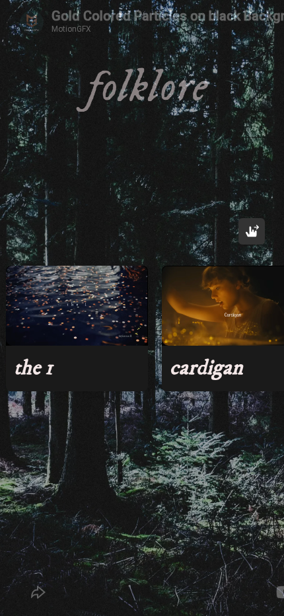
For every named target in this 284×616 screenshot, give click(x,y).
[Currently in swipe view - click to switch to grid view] (251, 231)
